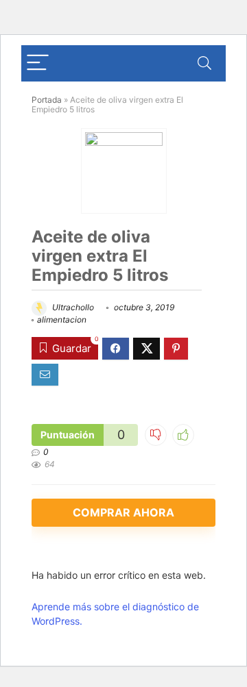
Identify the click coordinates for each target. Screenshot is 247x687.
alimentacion (61, 319)
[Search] (204, 63)
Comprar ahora (123, 512)
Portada (47, 100)
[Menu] (37, 63)
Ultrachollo (72, 307)
